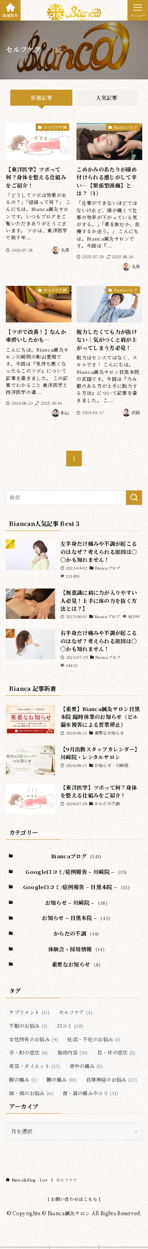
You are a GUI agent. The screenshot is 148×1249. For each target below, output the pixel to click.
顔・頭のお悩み (31, 1092)
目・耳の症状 (116, 1052)
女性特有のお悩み (33, 1039)
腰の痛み (61, 1079)
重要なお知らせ (76, 964)
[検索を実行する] (134, 497)
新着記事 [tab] (41, 98)
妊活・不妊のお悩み (93, 1039)
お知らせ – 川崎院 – (76, 902)
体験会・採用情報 (76, 949)
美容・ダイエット (34, 1065)
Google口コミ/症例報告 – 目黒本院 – (76, 887)
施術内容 (73, 1052)
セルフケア (75, 1011)
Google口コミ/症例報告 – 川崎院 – (76, 872)
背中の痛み (86, 1065)
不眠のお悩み (28, 1025)
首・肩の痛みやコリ (90, 1092)
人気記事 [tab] (106, 98)
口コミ (70, 1025)
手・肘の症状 (28, 1052)
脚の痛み (23, 1079)
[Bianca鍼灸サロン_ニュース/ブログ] (74, 12)
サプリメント (29, 1011)
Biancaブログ (76, 856)
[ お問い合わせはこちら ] (74, 1199)
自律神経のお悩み (111, 1079)
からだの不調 (76, 933)
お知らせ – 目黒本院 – (76, 918)
